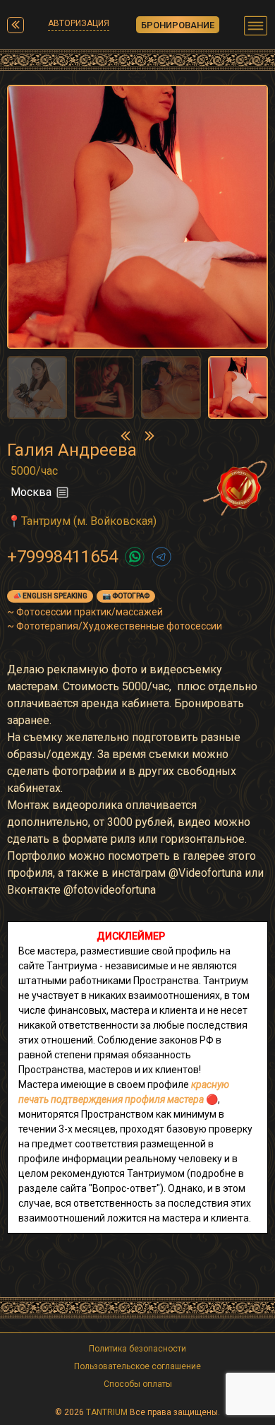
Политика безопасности (137, 1349)
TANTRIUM (107, 1412)
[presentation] (125, 436)
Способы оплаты (138, 1384)
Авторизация (78, 23)
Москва (31, 492)
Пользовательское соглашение (137, 1366)
